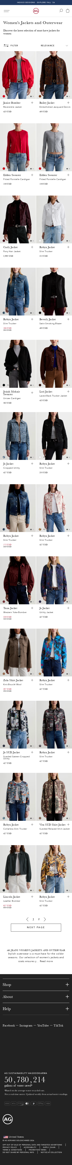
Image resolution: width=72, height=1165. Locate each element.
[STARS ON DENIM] (4, 457)
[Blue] (4, 312)
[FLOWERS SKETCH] (4, 746)
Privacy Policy (10, 1147)
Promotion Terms (37, 1150)
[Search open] (61, 10)
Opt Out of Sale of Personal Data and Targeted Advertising (32, 1145)
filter (14, 45)
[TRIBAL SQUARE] (40, 818)
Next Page (36, 927)
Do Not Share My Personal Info (18, 1152)
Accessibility (30, 1147)
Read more (46, 961)
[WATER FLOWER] (4, 818)
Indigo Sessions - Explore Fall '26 (36, 2)
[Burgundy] (4, 601)
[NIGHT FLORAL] (40, 601)
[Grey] (4, 673)
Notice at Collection (51, 1152)
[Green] (4, 890)
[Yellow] (40, 529)
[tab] (31, 96)
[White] (40, 240)
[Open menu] (7, 11)
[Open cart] (67, 11)
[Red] (4, 168)
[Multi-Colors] (4, 96)
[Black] (40, 312)
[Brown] (40, 96)
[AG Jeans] (36, 11)
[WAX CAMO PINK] (40, 746)
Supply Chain (49, 1147)
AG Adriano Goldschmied (17, 1140)
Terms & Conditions (12, 1150)
